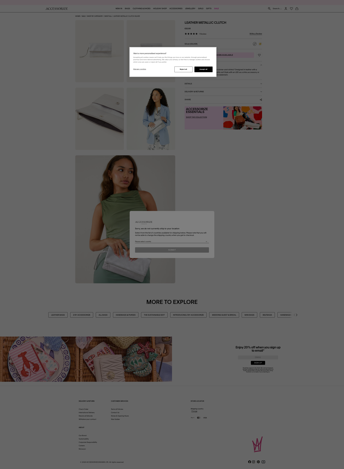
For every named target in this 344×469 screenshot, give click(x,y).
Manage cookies (139, 69)
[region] (173, 62)
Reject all (183, 69)
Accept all (203, 69)
